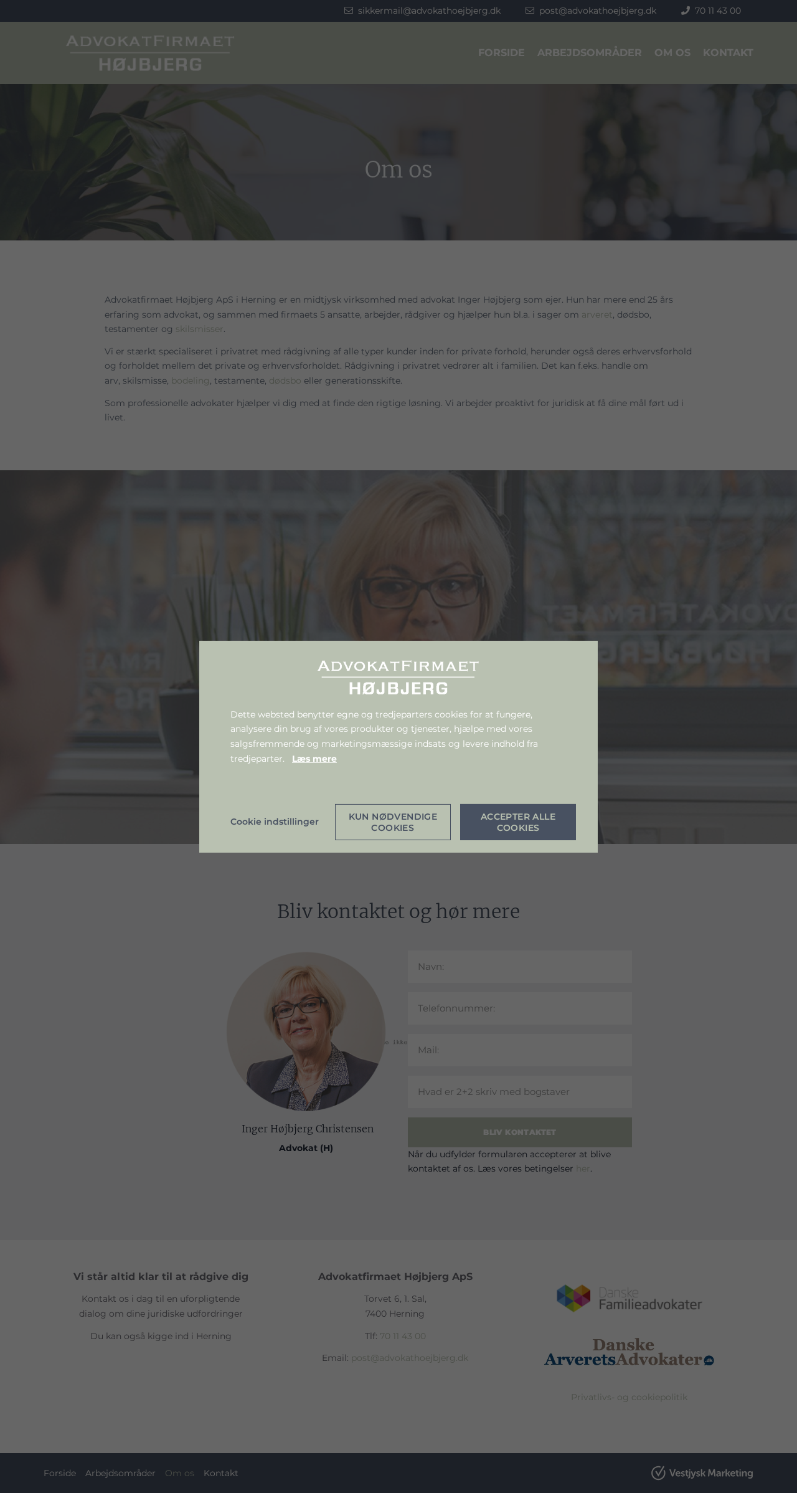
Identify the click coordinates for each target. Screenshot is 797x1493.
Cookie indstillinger (274, 821)
